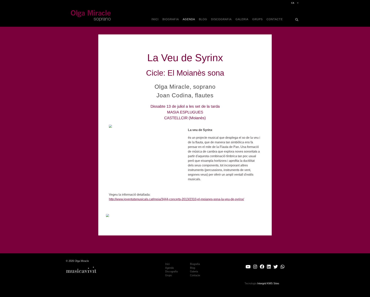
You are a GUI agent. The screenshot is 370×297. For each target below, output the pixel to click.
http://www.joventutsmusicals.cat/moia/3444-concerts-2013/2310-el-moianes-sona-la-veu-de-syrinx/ (176, 199)
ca (292, 3)
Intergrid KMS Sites (268, 283)
